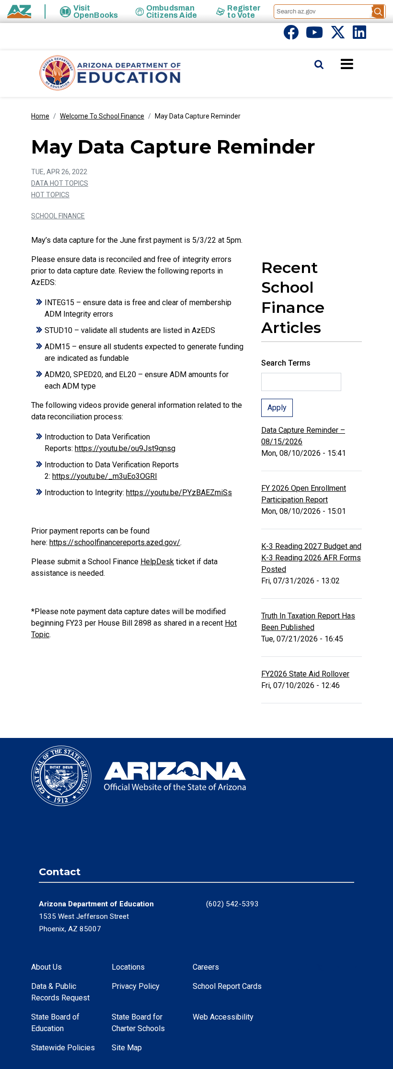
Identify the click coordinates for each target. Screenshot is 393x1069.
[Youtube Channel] (314, 35)
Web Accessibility (223, 1016)
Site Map (127, 1047)
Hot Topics (50, 195)
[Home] (91, 73)
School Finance (58, 216)
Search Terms (286, 363)
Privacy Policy (136, 986)
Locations (128, 967)
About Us (46, 967)
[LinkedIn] (359, 35)
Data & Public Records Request (60, 992)
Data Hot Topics (59, 183)
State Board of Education (55, 1022)
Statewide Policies (63, 1047)
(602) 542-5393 (232, 904)
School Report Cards (227, 986)
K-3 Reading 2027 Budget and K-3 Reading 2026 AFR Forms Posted (311, 558)
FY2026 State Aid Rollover (305, 673)
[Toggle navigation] (363, 63)
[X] (338, 35)
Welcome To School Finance (102, 116)
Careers (206, 967)
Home (40, 116)
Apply (277, 407)
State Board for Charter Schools (138, 1022)
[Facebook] (291, 35)
